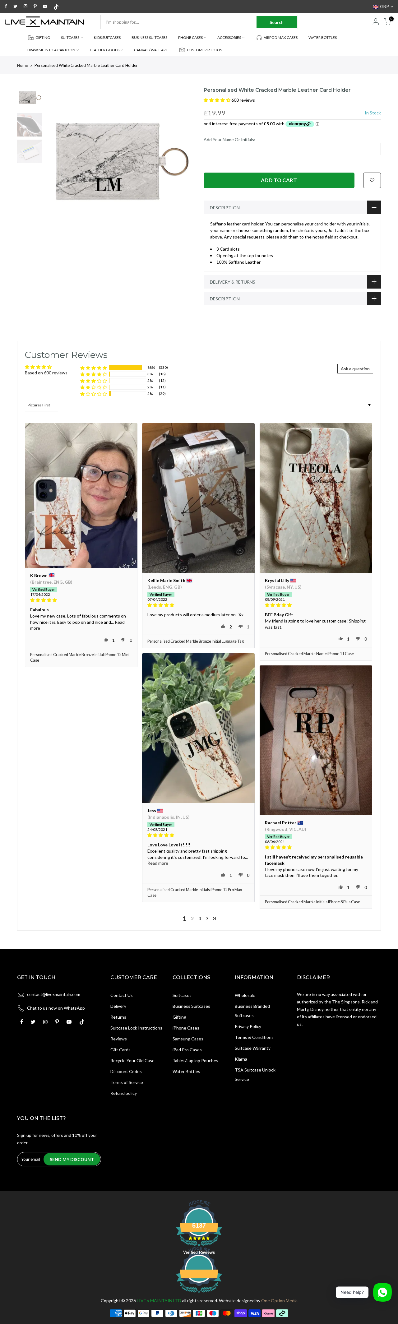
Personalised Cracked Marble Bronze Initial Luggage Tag (195, 641)
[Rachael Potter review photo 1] (316, 740)
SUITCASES (70, 37)
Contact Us (121, 995)
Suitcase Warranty (253, 1048)
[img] (81, 600)
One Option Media (279, 1300)
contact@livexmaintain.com (53, 994)
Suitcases (182, 995)
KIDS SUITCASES (107, 37)
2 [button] (192, 918)
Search (277, 22)
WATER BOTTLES (322, 37)
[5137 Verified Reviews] (199, 1294)
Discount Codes (126, 1071)
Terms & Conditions (254, 1037)
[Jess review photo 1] (198, 728)
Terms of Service (126, 1082)
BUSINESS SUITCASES (149, 37)
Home (22, 65)
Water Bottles (186, 1071)
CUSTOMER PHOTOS (204, 50)
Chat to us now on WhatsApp (56, 1008)
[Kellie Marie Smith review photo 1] (198, 498)
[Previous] (56, 161)
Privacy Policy (248, 1026)
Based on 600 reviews (46, 372)
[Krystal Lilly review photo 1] (316, 498)
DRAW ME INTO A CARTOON (51, 50)
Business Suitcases (191, 1006)
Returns (118, 1017)
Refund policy (123, 1093)
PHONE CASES (190, 37)
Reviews (118, 1038)
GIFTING (42, 37)
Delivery (118, 1006)
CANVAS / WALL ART (151, 50)
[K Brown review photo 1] (81, 495)
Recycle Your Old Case (132, 1060)
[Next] (183, 161)
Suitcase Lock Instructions (136, 1027)
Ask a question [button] (355, 368)
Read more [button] (157, 863)
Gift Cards (120, 1049)
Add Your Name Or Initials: (229, 139)
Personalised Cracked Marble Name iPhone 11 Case (309, 653)
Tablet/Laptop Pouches (195, 1060)
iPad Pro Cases (187, 1049)
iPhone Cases (186, 1027)
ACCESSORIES (229, 37)
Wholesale (245, 995)
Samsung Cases (188, 1038)
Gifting (179, 1017)
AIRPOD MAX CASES (281, 37)
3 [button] (200, 918)
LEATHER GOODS (104, 50)
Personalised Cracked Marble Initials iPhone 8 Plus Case (312, 902)
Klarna (241, 1059)
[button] (217, 100)
